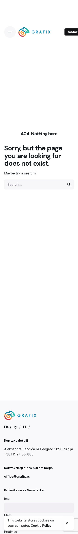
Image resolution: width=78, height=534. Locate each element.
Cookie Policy (41, 526)
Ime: (7, 498)
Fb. (6, 427)
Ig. (16, 427)
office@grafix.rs (17, 476)
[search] (69, 184)
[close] (67, 523)
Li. (25, 427)
